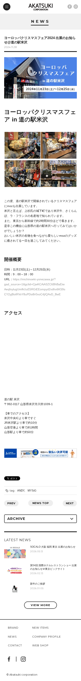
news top (40, 503)
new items (40, 628)
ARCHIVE (16, 519)
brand (13, 628)
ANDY (20, 490)
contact (15, 645)
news (12, 637)
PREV (11, 503)
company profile (46, 637)
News (40, 21)
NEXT (70, 503)
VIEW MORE (40, 605)
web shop (40, 645)
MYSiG (32, 490)
